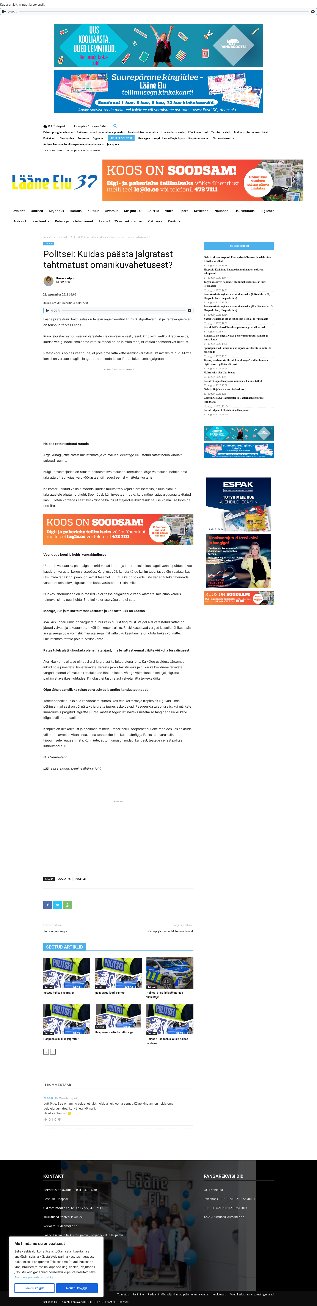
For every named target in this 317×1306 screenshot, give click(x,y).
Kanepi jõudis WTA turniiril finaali (170, 931)
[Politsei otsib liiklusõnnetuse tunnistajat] (169, 973)
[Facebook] (47, 905)
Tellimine (138, 1294)
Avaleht (47, 237)
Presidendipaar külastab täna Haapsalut (226, 410)
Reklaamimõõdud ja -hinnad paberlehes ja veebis (178, 1294)
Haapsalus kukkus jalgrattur (60, 1038)
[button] (115, 126)
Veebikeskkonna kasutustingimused (252, 1294)
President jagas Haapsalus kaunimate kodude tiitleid (233, 381)
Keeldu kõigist (34, 1288)
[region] (56, 1266)
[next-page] (53, 1052)
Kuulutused (219, 1294)
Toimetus (123, 1294)
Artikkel (49, 987)
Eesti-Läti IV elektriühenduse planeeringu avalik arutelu (235, 327)
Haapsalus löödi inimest (110, 992)
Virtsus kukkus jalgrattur (58, 992)
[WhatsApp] (67, 905)
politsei (80, 878)
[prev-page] (46, 1052)
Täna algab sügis (55, 931)
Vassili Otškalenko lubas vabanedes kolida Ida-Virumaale (236, 318)
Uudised (61, 237)
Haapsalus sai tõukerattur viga (114, 1032)
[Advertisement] (118, 404)
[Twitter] (57, 905)
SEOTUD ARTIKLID (64, 947)
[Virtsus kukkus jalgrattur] (66, 973)
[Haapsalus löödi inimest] (118, 973)
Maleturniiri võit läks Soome (219, 372)
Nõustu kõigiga (77, 1288)
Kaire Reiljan (65, 278)
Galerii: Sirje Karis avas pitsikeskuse (224, 389)
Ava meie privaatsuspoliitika (33, 1277)
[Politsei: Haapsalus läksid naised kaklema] (169, 1019)
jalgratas (64, 878)
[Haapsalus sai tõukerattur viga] (118, 1015)
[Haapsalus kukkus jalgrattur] (66, 1019)
